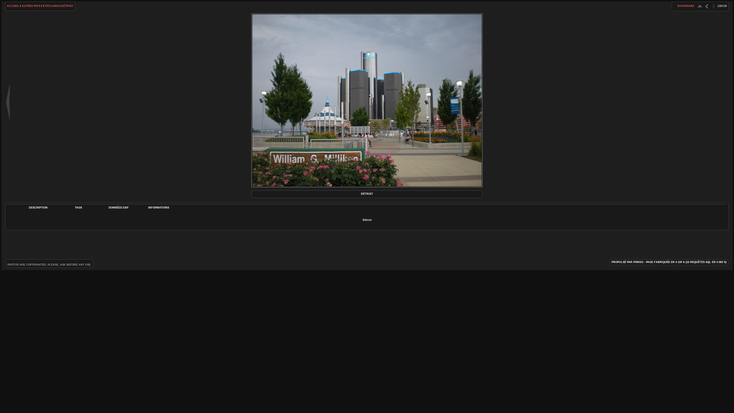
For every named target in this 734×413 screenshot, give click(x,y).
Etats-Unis (51, 6)
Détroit (67, 6)
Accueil (13, 6)
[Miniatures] (699, 6)
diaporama (686, 6)
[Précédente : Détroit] (706, 6)
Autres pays (31, 6)
